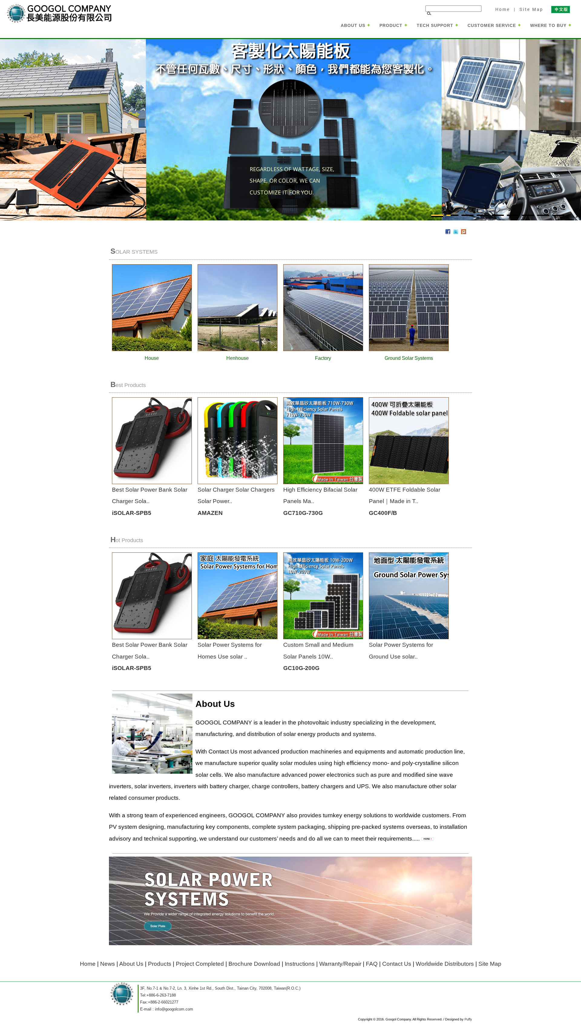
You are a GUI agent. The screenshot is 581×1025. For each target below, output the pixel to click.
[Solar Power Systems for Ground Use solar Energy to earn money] (438, 637)
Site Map (530, 9)
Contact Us (396, 964)
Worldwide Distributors (445, 964)
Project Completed (200, 964)
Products (159, 964)
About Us (353, 25)
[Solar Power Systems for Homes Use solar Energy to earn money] (254, 637)
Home (502, 9)
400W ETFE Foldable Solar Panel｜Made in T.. (404, 501)
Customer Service (492, 25)
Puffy (468, 1019)
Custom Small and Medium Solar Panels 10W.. (318, 656)
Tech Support (435, 25)
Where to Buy (548, 25)
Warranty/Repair (340, 964)
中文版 (560, 9)
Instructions (300, 964)
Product (390, 25)
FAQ (372, 964)
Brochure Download (254, 964)
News (107, 964)
